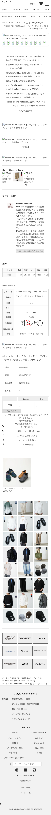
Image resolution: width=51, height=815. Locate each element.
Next (44, 39)
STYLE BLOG (45, 16)
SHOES (36, 9)
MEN (27, 9)
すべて (5, 9)
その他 (39, 752)
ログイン (32, 3)
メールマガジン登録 (15, 747)
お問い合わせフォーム (20, 719)
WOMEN (16, 9)
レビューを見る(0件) (27, 440)
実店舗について (25, 780)
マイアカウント (15, 752)
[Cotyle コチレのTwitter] (34, 770)
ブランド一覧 (25, 787)
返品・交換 (39, 747)
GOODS (46, 9)
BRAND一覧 (7, 16)
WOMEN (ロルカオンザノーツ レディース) (18, 680)
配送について (39, 743)
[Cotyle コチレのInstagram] (16, 770)
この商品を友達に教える (27, 435)
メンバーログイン (15, 738)
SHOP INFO (20, 16)
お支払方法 (39, 738)
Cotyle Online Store (17, 809)
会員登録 (14, 743)
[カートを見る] (40, 3)
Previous (7, 39)
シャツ (44, 683)
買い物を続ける (27, 426)
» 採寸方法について (25, 420)
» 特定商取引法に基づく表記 (25, 423)
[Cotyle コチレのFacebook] (25, 770)
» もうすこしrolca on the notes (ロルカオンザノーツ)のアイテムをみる (25, 416)
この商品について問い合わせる (27, 431)
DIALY (32, 16)
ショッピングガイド (38, 732)
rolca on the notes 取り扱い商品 (30, 250)
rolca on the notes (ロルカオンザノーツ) (22, 22)
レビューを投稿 (27, 444)
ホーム (5, 678)
